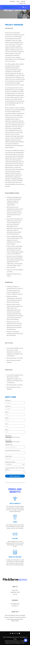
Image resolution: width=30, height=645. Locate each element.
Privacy (23, 643)
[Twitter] (13, 633)
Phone (6, 418)
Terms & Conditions (15, 643)
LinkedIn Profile (8, 444)
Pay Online (12, 1)
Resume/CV (8, 435)
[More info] (23, 7)
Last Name (8, 406)
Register (23, 1)
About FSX (15, 590)
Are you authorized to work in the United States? (14, 468)
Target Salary (8, 456)
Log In (17, 1)
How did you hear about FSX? (12, 450)
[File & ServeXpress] (10, 7)
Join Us (15, 594)
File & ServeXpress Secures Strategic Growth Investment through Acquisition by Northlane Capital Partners (15, 617)
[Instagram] (17, 633)
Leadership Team (15, 592)
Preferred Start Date (10, 462)
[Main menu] (25, 7)
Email (6, 412)
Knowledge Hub (15, 604)
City (6, 423)
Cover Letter (8, 440)
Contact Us (15, 606)
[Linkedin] (11, 633)
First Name (8, 400)
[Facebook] (15, 633)
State (6, 429)
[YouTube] (19, 633)
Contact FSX (22, 3)
